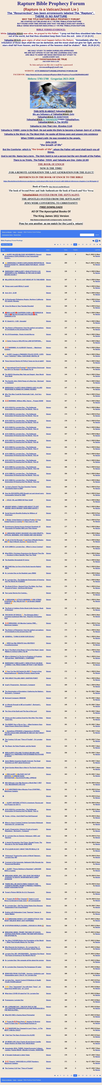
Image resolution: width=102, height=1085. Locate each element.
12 (71, 244)
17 (90, 244)
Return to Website (7, 232)
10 (64, 244)
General (20, 232)
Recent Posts (17, 235)
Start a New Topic (6, 244)
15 (82, 244)
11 (67, 244)
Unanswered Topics (7, 235)
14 (79, 244)
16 (86, 244)
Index (14, 232)
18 (94, 244)
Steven (97, 256)
